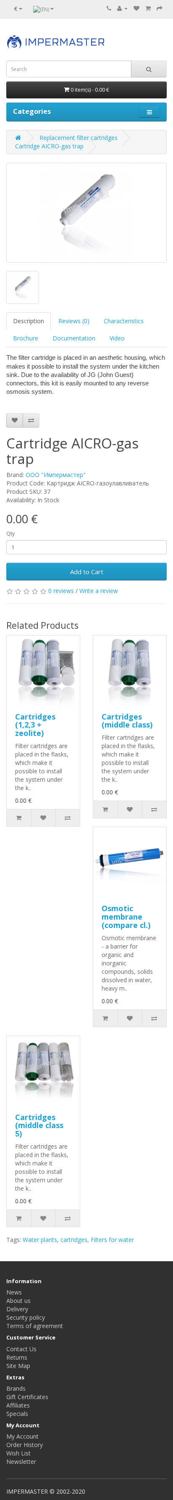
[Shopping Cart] (148, 8)
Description (28, 321)
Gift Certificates (27, 1397)
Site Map (18, 1366)
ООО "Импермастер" (56, 475)
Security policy (25, 1317)
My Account (22, 1436)
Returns (16, 1357)
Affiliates (18, 1405)
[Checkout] (160, 8)
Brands (16, 1388)
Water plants (40, 1240)
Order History (24, 1445)
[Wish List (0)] (136, 8)
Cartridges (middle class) (127, 721)
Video (117, 338)
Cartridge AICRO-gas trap (49, 146)
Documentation (73, 338)
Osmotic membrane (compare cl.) (126, 916)
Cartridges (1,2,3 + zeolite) (35, 725)
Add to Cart (86, 571)
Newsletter (21, 1462)
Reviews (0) (73, 321)
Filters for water (112, 1240)
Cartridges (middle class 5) (39, 1125)
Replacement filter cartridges (78, 138)
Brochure (25, 338)
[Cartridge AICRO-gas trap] (86, 213)
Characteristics (124, 321)
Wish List (18, 1453)
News (14, 1292)
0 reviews (61, 591)
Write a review (98, 591)
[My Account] (122, 8)
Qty (10, 533)
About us (18, 1301)
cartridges (73, 1240)
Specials (17, 1414)
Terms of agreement (34, 1326)
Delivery (17, 1309)
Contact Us (21, 1349)
